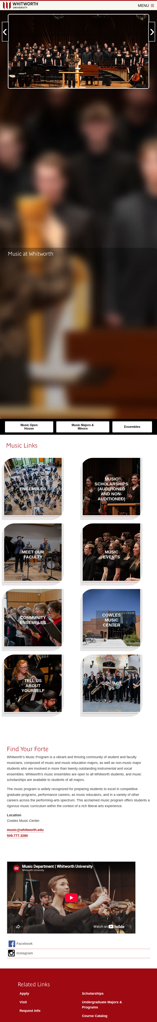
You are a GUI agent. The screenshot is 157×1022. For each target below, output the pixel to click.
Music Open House (29, 426)
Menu (144, 5)
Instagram (24, 953)
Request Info (30, 1011)
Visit (23, 1002)
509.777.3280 (17, 836)
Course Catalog (94, 1016)
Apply (24, 993)
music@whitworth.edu (25, 830)
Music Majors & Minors (83, 426)
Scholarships (93, 993)
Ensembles (132, 426)
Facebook (24, 944)
